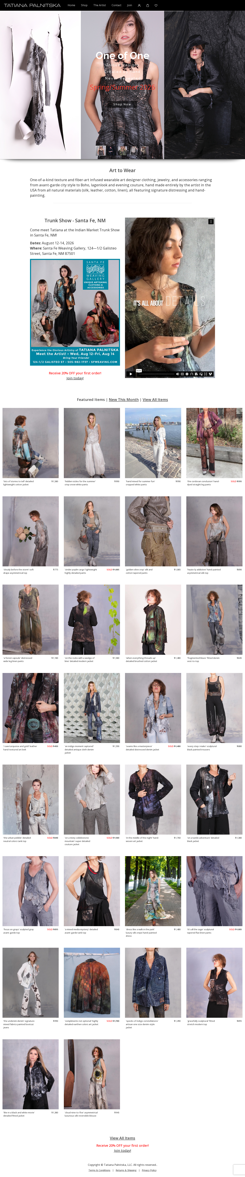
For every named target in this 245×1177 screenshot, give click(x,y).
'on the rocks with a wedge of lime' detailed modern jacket (79, 659)
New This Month (124, 399)
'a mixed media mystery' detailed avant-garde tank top (81, 931)
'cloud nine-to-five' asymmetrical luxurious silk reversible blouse (81, 1114)
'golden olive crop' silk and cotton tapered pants (139, 571)
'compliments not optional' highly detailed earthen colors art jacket (81, 1022)
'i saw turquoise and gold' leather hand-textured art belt (20, 748)
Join (129, 5)
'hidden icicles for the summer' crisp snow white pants (80, 483)
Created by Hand (122, 72)
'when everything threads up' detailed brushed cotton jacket (141, 659)
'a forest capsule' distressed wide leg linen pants (17, 659)
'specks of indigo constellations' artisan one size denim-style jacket (142, 1024)
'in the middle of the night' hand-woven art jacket (142, 839)
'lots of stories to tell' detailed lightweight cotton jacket (18, 483)
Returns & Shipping (126, 1170)
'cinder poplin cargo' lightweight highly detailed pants (81, 571)
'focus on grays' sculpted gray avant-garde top (18, 931)
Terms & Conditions (99, 1170)
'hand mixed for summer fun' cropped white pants (140, 483)
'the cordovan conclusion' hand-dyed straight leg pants (203, 483)
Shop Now (122, 104)
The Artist (99, 5)
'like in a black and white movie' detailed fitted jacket (19, 1114)
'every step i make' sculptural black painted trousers (202, 748)
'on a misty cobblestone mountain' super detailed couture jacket (77, 841)
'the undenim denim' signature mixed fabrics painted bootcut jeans (18, 1024)
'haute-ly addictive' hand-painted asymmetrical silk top (204, 571)
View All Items (155, 399)
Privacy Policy (149, 1170)
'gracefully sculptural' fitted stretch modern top (201, 1022)
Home (71, 5)
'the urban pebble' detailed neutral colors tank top (17, 839)
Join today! (75, 378)
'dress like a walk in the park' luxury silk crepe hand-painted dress (141, 932)
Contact (116, 5)
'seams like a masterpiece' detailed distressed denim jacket (142, 748)
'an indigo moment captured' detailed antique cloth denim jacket (79, 749)
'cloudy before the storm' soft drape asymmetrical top (18, 571)
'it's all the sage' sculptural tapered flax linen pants (200, 931)
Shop (84, 5)
